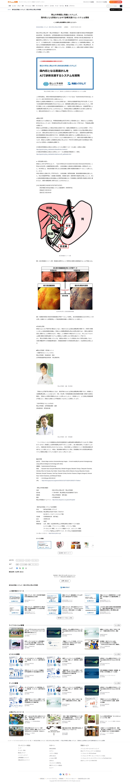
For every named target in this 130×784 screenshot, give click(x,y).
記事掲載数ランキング (23, 757)
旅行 (23, 5)
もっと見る (117, 625)
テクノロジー (35, 560)
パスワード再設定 (53, 753)
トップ (9, 740)
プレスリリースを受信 (101, 2)
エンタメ (14, 5)
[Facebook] (17, 568)
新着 (10, 5)
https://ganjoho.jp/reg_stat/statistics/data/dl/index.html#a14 (51, 149)
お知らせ (51, 760)
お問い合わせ (65, 581)
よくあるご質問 (53, 758)
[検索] (121, 6)
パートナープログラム (52, 778)
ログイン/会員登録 (116, 2)
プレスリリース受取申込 (55, 763)
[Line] (23, 568)
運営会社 (42, 778)
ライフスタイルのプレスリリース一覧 (22, 740)
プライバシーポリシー (71, 778)
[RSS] (69, 774)
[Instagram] (66, 774)
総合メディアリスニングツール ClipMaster (91, 751)
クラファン (72, 5)
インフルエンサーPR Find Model (88, 753)
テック (56, 5)
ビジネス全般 (23, 564)
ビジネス (52, 5)
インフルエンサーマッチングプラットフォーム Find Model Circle (96, 758)
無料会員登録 (52, 748)
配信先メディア (21, 752)
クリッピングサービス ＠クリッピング (90, 748)
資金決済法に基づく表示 (84, 778)
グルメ (19, 5)
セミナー (51, 767)
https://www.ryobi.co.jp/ (55, 533)
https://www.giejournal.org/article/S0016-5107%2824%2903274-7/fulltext (61, 480)
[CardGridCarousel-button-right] (93, 545)
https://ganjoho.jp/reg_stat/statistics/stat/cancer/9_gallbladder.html (53, 154)
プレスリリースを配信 (88, 2)
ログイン (51, 751)
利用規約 (61, 778)
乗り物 (66, 5)
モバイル (62, 5)
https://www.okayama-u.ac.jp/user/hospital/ (63, 499)
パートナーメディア (23, 755)
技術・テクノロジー (33, 564)
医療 (17, 564)
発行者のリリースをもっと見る (65, 617)
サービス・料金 (21, 750)
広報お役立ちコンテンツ (24, 760)
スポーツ (46, 5)
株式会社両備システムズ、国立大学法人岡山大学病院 (49, 27)
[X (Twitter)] (20, 568)
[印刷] (26, 568)
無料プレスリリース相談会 (55, 765)
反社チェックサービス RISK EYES (89, 760)
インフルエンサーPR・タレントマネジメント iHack (93, 755)
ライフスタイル (39, 5)
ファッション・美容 (30, 5)
